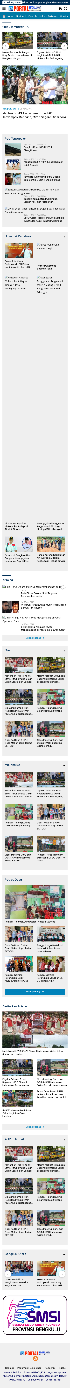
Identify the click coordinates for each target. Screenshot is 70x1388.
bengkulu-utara (10, 108)
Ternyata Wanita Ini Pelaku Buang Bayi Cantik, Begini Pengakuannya (42, 178)
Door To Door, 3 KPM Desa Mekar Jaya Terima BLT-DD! (18, 743)
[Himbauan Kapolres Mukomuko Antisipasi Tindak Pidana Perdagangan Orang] (19, 398)
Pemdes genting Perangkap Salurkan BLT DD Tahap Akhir (50, 978)
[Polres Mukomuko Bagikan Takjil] (51, 253)
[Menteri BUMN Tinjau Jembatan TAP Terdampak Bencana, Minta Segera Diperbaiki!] (35, 84)
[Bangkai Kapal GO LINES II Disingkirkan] (13, 149)
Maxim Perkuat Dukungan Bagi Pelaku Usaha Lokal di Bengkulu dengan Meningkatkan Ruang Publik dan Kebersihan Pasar (51, 678)
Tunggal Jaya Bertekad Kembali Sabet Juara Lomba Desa (50, 948)
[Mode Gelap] (60, 8)
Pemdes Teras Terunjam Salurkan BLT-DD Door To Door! (51, 857)
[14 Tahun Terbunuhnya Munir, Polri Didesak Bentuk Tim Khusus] (10, 607)
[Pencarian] (66, 8)
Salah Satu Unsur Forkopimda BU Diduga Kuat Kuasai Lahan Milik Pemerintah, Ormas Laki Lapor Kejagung (18, 264)
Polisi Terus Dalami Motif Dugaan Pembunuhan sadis (39, 595)
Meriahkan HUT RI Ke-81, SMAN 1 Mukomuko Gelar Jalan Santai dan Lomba (18, 678)
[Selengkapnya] (64, 237)
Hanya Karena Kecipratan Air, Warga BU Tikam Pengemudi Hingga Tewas (51, 557)
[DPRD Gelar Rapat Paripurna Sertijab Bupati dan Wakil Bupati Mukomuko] (35, 210)
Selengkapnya (34, 637)
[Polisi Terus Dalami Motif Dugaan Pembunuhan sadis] (31, 587)
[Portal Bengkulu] (24, 8)
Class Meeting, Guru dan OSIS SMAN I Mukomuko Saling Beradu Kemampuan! (50, 743)
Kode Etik (50, 1367)
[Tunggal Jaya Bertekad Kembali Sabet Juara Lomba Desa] (51, 934)
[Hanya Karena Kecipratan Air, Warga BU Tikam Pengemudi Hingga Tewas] (51, 544)
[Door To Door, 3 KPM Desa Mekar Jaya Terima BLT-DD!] (19, 729)
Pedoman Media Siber (29, 1367)
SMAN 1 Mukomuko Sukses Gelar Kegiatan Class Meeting (16, 1113)
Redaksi (9, 1367)
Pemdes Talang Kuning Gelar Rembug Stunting (49, 54)
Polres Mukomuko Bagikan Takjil (46, 267)
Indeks (62, 1367)
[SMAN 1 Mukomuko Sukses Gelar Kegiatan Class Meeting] (17, 1098)
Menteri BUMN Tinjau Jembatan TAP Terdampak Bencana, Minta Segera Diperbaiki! (34, 115)
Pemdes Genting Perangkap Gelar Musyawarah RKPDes (16, 978)
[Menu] (4, 8)
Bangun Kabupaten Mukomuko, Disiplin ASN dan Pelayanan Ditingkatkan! (41, 200)
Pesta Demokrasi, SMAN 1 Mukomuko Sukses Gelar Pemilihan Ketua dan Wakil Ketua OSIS (51, 1094)
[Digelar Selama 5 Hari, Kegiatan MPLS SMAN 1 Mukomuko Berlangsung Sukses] (17, 40)
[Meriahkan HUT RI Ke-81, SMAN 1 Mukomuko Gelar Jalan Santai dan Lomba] (19, 665)
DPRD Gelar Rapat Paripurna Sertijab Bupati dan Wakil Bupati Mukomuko (44, 219)
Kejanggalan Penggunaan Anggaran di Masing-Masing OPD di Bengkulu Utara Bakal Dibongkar (51, 526)
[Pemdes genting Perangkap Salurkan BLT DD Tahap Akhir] (51, 964)
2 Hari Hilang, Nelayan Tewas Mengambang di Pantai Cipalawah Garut (43, 628)
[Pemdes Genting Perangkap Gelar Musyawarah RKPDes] (19, 964)
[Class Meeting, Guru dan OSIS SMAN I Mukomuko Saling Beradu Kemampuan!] (51, 729)
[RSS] (35, 1358)
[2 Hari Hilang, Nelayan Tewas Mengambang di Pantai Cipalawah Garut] (35, 619)
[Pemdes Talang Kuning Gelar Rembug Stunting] (52, 40)
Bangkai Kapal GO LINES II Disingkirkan (38, 149)
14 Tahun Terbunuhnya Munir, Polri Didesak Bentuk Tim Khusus (44, 606)
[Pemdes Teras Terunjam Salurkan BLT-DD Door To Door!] (51, 844)
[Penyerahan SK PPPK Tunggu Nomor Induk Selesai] (13, 164)
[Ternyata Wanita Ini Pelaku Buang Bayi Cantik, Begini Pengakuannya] (13, 179)
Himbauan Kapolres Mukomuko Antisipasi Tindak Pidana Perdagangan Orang (16, 526)
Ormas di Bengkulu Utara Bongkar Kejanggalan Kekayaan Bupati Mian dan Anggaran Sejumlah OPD (18, 558)
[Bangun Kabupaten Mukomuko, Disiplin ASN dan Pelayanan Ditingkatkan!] (35, 191)
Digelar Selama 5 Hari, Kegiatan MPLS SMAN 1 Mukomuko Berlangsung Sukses (15, 55)
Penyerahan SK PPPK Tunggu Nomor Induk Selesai (43, 163)
